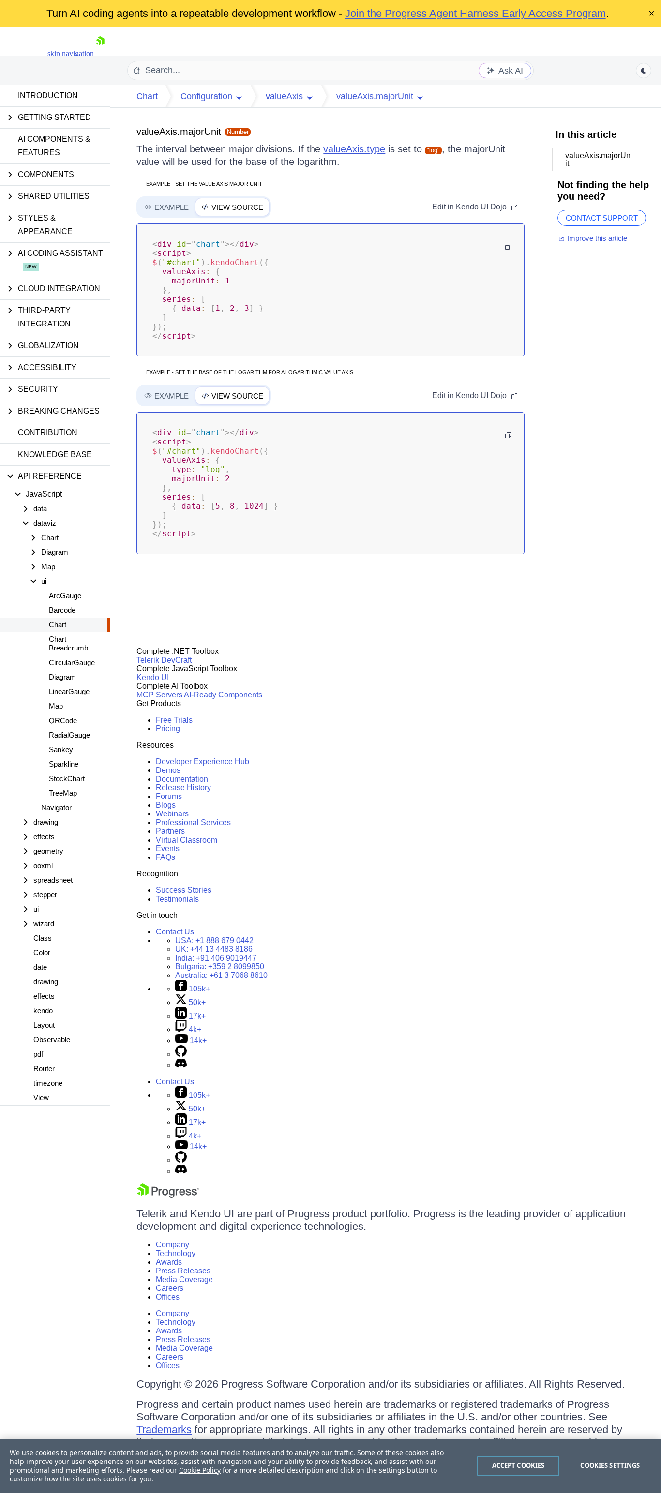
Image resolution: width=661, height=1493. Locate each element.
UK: (214, 949)
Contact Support (602, 218)
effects (44, 996)
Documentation (182, 779)
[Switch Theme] (643, 70)
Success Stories (183, 890)
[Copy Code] (508, 246)
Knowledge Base (55, 454)
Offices (168, 1297)
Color (41, 952)
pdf (38, 1054)
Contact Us (175, 932)
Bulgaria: (219, 966)
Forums (169, 796)
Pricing (168, 728)
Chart (57, 625)
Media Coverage (184, 1279)
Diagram (62, 677)
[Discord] (181, 1065)
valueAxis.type (354, 149)
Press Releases (183, 1271)
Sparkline (63, 764)
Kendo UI (152, 677)
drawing (45, 981)
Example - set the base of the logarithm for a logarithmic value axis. (250, 372)
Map (56, 706)
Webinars (172, 814)
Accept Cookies (518, 1465)
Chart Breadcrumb (68, 643)
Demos (168, 770)
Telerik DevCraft (164, 660)
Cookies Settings (610, 1465)
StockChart (67, 778)
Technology (175, 1253)
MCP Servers (159, 695)
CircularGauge (72, 662)
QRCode (63, 720)
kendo (43, 1010)
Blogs (166, 805)
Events (168, 848)
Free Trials (174, 720)
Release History (183, 787)
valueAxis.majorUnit (178, 131)
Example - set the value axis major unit (204, 184)
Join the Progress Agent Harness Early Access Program (475, 13)
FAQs (165, 857)
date (40, 967)
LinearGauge (69, 691)
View (41, 1098)
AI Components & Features (54, 146)
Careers (169, 1288)
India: (215, 958)
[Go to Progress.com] (167, 1195)
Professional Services (193, 822)
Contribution (47, 433)
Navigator (56, 807)
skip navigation (70, 53)
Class (42, 938)
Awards (169, 1262)
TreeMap (63, 793)
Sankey (61, 749)
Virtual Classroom (186, 840)
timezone (47, 1083)
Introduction (48, 95)
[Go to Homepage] (100, 53)
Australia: (221, 975)
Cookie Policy (200, 1470)
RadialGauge (69, 735)
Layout (44, 1025)
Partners (170, 831)
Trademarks (164, 1429)
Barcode (62, 610)
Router (44, 1068)
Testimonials (177, 899)
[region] (330, 1466)
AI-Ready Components (223, 695)
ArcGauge (65, 595)
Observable (51, 1039)
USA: (214, 940)
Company (172, 1245)
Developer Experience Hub (202, 761)
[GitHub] (181, 1054)
